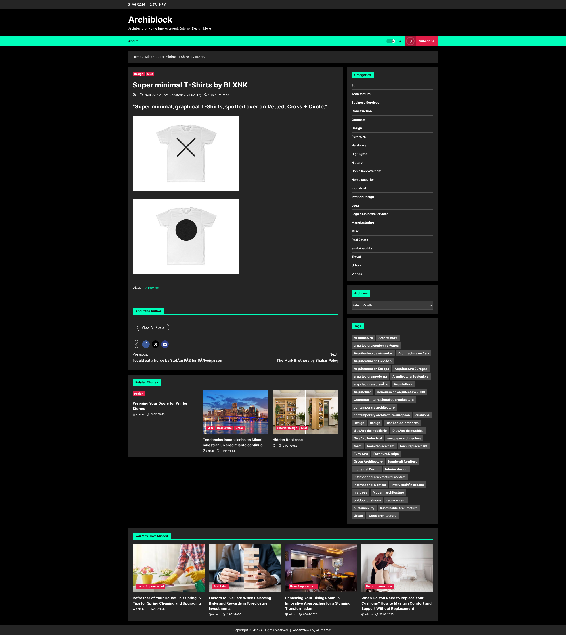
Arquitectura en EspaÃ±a (373, 361)
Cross (294, 106)
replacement (395, 500)
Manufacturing (363, 222)
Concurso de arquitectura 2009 (401, 392)
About (133, 41)
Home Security (363, 179)
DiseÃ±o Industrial (368, 438)
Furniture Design (386, 454)
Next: (307, 357)
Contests (358, 120)
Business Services (365, 102)
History (357, 162)
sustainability (362, 248)
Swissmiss (150, 288)
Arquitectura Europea (411, 369)
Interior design (396, 469)
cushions (422, 415)
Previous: (177, 357)
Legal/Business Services (370, 214)
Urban (239, 428)
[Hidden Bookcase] (305, 412)
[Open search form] (400, 41)
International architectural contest (379, 477)
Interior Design (287, 428)
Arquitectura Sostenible (410, 376)
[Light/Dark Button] (390, 41)
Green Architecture (368, 461)
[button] (136, 344)
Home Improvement (366, 171)
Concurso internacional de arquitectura (384, 399)
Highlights (359, 154)
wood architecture (382, 515)
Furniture (359, 137)
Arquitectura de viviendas (373, 353)
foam (357, 446)
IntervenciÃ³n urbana (408, 485)
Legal (356, 205)
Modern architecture (388, 492)
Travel (356, 257)
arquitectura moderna (370, 376)
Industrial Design (367, 469)
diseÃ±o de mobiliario (370, 430)
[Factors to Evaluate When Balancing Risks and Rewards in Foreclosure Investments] (245, 568)
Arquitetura (362, 392)
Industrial (359, 188)
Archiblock (150, 19)
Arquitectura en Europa (371, 369)
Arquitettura (403, 384)
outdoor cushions (367, 500)
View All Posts (153, 327)
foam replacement (380, 446)
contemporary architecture (374, 407)
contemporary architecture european (382, 415)
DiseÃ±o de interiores (402, 423)
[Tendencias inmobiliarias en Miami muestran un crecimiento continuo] (235, 412)
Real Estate (224, 428)
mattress (360, 492)
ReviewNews (301, 630)
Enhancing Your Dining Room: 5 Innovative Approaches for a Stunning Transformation (317, 603)
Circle (316, 106)
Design (138, 74)
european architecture (404, 438)
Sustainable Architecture (398, 508)
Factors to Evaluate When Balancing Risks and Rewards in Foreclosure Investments (240, 603)
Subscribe (426, 41)
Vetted (276, 106)
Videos (357, 274)
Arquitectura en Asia (413, 353)
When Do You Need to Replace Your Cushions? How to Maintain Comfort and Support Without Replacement (396, 603)
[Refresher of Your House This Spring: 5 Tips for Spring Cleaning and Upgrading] (169, 568)
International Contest (370, 485)
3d (354, 85)
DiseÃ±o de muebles (407, 430)
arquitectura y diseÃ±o (371, 384)
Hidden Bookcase (288, 439)
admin (140, 414)
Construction (362, 111)
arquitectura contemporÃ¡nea (376, 345)
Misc (150, 74)
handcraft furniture (402, 461)
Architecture (361, 94)
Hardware (359, 145)
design (375, 423)
